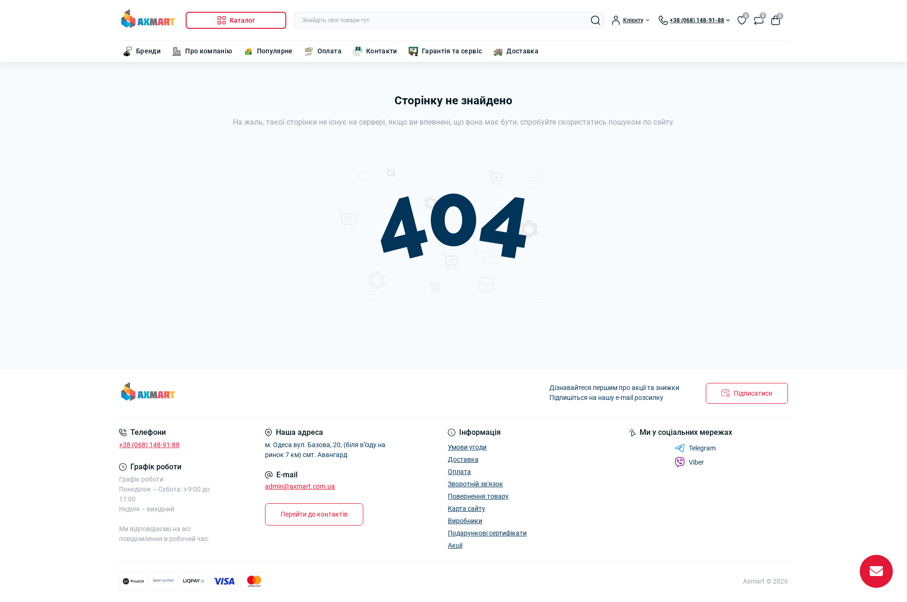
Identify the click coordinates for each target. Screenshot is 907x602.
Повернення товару (478, 496)
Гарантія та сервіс (452, 51)
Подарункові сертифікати (487, 533)
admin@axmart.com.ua (300, 486)
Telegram (702, 448)
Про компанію (208, 51)
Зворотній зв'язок (475, 484)
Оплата (329, 51)
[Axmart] (283, 393)
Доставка (522, 51)
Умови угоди (467, 447)
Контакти (381, 51)
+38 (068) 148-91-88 (149, 445)
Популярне (275, 51)
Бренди (148, 51)
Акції (455, 545)
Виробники (465, 521)
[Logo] (148, 20)
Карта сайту (466, 508)
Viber (696, 462)
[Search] (595, 20)
